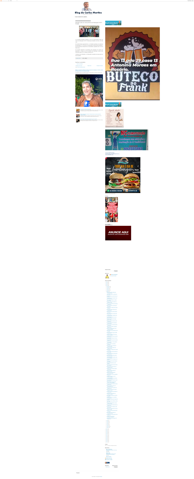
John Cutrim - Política (109, 459)
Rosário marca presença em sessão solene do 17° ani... (112, 390)
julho (107, 420)
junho (107, 421)
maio (107, 422)
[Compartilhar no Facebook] (85, 58)
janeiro (108, 427)
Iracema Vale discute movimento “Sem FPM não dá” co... (112, 298)
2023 (107, 285)
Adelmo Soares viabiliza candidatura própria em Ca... (112, 327)
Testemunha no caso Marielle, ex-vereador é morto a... (111, 393)
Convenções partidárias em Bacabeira (85, 109)
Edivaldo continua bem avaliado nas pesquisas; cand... (112, 302)
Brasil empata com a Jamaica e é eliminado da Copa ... (111, 413)
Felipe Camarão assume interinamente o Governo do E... (112, 353)
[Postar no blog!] (83, 58)
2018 (107, 433)
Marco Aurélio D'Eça (109, 449)
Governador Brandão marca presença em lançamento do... (112, 378)
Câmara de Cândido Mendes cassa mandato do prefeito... (111, 329)
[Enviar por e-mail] (82, 58)
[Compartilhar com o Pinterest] (86, 58)
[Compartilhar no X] (84, 58)
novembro (108, 287)
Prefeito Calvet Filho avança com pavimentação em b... (111, 386)
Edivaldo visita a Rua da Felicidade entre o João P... (111, 319)
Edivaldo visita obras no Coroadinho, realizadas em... (112, 397)
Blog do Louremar (108, 456)
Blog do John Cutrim (109, 458)
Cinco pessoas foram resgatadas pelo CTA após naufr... (112, 315)
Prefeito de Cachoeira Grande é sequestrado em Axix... (111, 372)
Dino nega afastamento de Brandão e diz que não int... (112, 323)
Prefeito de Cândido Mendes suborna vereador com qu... (112, 403)
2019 (107, 432)
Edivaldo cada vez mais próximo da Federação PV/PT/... (111, 367)
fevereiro (108, 426)
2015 (107, 437)
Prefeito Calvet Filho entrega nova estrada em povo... (111, 348)
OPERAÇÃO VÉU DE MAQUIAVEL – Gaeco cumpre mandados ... (112, 382)
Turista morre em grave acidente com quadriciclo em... (112, 388)
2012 (107, 440)
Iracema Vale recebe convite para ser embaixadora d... (112, 310)
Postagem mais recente (79, 65)
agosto (108, 291)
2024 (107, 284)
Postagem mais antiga (100, 65)
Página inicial (89, 65)
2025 (107, 283)
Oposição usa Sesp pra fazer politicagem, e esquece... (111, 416)
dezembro (108, 286)
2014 (107, 438)
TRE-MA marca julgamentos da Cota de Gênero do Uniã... (112, 409)
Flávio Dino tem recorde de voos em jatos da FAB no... (112, 317)
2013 (107, 439)
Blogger (101, 476)
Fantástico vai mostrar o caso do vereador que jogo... (111, 376)
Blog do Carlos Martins (114, 274)
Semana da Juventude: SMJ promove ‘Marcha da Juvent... (112, 334)
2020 (107, 431)
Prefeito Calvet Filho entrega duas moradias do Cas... (111, 292)
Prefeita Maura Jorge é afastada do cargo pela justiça (111, 346)
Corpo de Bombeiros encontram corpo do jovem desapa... (112, 357)
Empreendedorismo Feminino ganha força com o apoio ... (112, 355)
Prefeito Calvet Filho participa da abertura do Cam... (111, 371)
